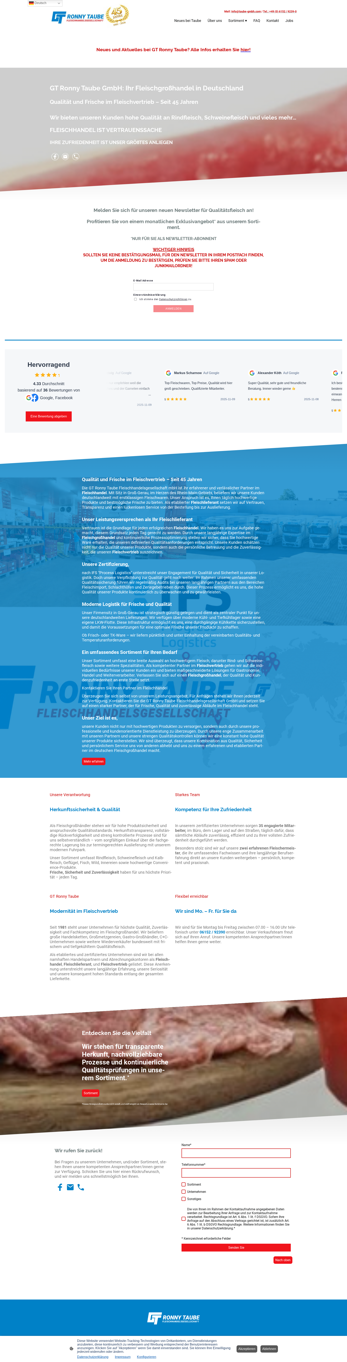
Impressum (123, 1357)
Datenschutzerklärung (92, 1357)
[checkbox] (37, 375)
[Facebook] (55, 156)
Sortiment (91, 1093)
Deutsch (40, 3)
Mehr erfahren (94, 761)
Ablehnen (269, 1349)
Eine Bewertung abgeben (49, 416)
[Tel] (76, 156)
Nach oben (283, 1260)
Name (186, 1145)
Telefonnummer (193, 1165)
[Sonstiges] (184, 1199)
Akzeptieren (246, 1349)
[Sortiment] (184, 1184)
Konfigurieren (146, 1357)
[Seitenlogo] (90, 15)
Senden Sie (236, 1248)
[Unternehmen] (184, 1192)
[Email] (65, 156)
